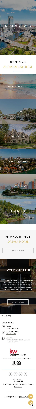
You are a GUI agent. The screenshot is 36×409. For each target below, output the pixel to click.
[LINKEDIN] (20, 374)
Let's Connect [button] (18, 302)
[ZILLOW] (25, 374)
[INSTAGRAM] (15, 374)
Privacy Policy (26, 397)
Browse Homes (18, 250)
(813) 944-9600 (11, 334)
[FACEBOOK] (10, 374)
